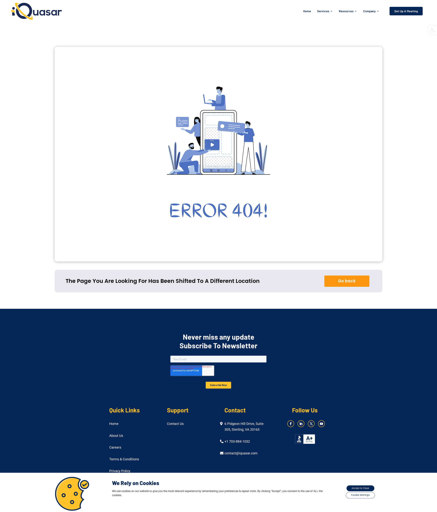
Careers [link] (115, 447)
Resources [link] (346, 11)
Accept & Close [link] (360, 488)
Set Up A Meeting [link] (406, 11)
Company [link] (369, 11)
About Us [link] (116, 436)
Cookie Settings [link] (360, 495)
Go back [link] (347, 281)
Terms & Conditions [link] (124, 459)
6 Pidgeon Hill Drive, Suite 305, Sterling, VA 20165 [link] (244, 427)
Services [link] (323, 11)
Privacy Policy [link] (119, 471)
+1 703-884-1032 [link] (237, 441)
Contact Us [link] (175, 424)
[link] (432, 30)
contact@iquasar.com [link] (241, 453)
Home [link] (307, 11)
